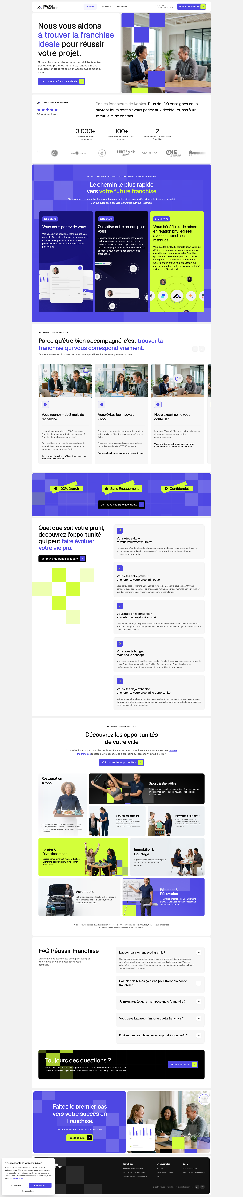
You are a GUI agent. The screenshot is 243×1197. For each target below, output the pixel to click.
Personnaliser (28, 1191)
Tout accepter (40, 1185)
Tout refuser (16, 1185)
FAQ (158, 1176)
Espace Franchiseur (165, 1172)
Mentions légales (190, 1168)
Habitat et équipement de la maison (122, 928)
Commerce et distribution (136, 925)
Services (103, 928)
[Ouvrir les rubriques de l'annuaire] (111, 7)
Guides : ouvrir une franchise (135, 1176)
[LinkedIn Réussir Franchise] (197, 1187)
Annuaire (105, 6)
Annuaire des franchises (133, 1168)
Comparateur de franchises (134, 1172)
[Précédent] (195, 349)
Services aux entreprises (158, 925)
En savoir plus (16, 1178)
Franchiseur (122, 6)
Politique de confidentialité (194, 1172)
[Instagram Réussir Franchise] (202, 1187)
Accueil (90, 6)
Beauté (141, 928)
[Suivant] (202, 349)
